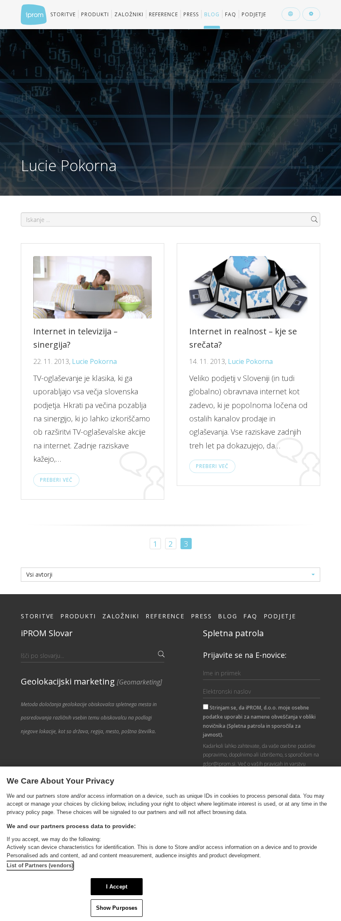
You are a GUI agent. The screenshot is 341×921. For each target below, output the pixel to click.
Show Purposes (117, 908)
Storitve (63, 14)
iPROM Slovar (47, 633)
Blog (212, 14)
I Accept (116, 887)
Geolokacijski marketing (91, 681)
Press (191, 14)
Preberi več (56, 479)
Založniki (128, 14)
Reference (163, 14)
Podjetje (254, 14)
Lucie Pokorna (94, 361)
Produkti (95, 14)
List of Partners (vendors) (40, 865)
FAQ (230, 14)
